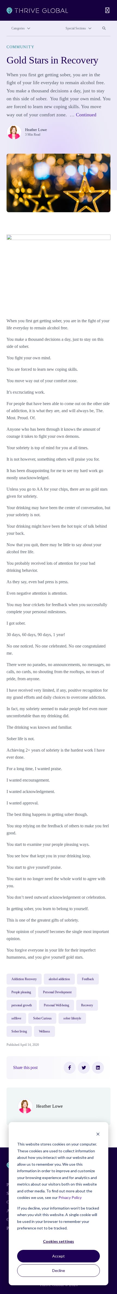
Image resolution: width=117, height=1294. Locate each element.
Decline (58, 1270)
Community (20, 47)
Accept (58, 1256)
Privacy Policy (70, 1197)
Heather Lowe (36, 129)
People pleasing (21, 992)
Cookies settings (58, 1241)
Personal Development (57, 992)
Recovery (87, 1005)
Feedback (88, 979)
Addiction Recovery (24, 979)
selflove (16, 1018)
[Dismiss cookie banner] (98, 1134)
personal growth (21, 1005)
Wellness (44, 1031)
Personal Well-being (56, 1005)
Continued (86, 114)
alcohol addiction (59, 979)
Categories (18, 28)
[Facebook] (70, 1068)
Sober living (19, 1031)
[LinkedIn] (98, 1068)
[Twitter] (84, 1068)
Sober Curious (42, 1018)
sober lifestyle (72, 1018)
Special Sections (76, 28)
